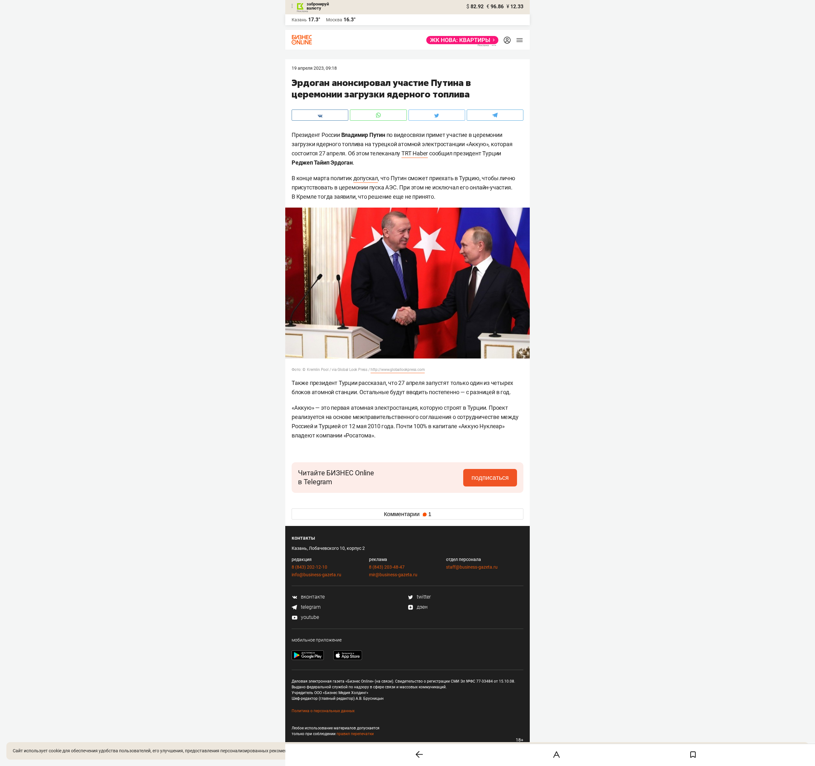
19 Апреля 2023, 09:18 (314, 68)
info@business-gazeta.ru (316, 574)
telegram (310, 607)
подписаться (490, 477)
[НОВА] (460, 40)
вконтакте (312, 597)
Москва (334, 19)
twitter (423, 597)
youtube (309, 617)
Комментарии (407, 514)
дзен (421, 607)
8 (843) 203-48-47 (387, 567)
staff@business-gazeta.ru (472, 567)
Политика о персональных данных (323, 711)
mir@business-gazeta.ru (393, 574)
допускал (365, 178)
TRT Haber (414, 153)
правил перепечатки (355, 734)
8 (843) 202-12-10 (309, 567)
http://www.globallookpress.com (398, 369)
